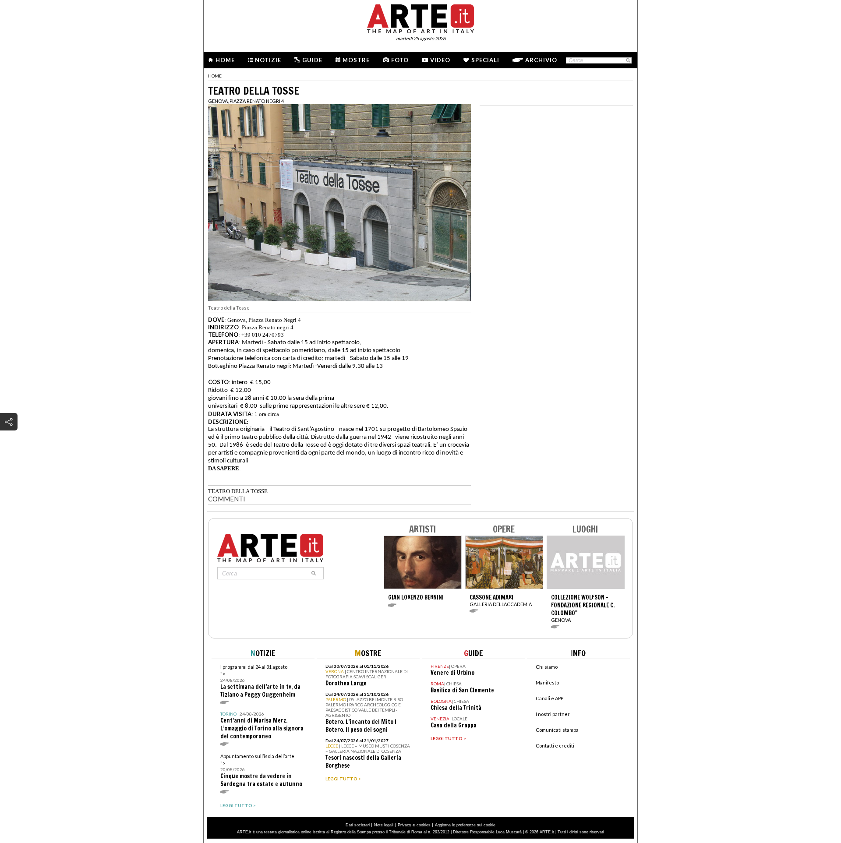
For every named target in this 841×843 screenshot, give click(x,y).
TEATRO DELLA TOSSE (238, 491)
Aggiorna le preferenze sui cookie (465, 825)
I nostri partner (553, 714)
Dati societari (358, 825)
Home (225, 59)
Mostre (356, 59)
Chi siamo (547, 667)
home (215, 75)
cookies (424, 825)
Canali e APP (549, 698)
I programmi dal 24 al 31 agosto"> (260, 681)
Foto (400, 59)
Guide (312, 59)
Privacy (404, 825)
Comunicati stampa (557, 730)
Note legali (383, 825)
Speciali (485, 59)
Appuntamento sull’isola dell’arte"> (261, 770)
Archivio (541, 59)
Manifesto (547, 682)
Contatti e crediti (555, 745)
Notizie (268, 59)
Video (440, 59)
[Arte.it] (420, 17)
